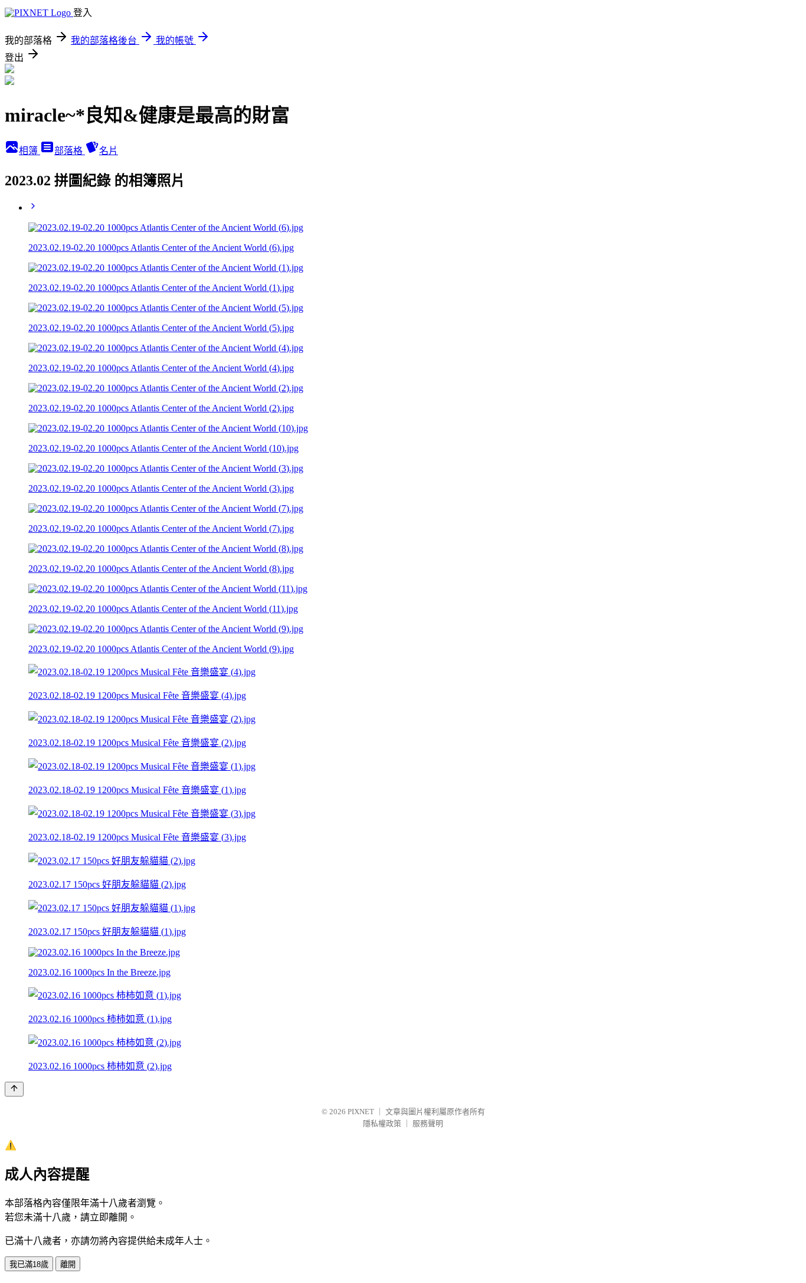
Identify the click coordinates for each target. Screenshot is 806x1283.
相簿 (29, 151)
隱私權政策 (382, 1123)
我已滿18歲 (28, 1264)
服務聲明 (427, 1123)
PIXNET (361, 1111)
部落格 (69, 151)
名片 (108, 151)
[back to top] (14, 1089)
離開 (68, 1264)
